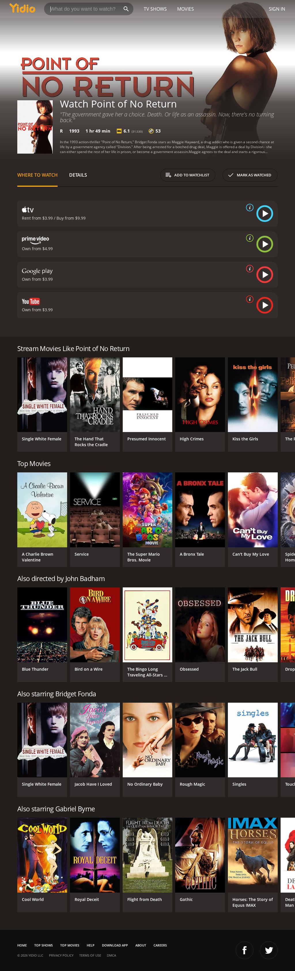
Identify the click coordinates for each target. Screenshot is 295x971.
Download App (115, 945)
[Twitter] (269, 950)
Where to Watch (37, 175)
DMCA (111, 955)
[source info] (249, 207)
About (140, 945)
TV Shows (155, 9)
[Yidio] (22, 9)
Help (90, 945)
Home (22, 945)
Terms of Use (90, 955)
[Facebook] (245, 950)
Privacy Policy (61, 955)
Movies (185, 9)
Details (78, 175)
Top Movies (69, 945)
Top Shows (43, 945)
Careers (160, 945)
